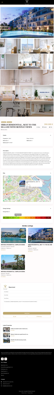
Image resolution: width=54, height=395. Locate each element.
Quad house (3, 371)
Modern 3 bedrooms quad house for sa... (20, 334)
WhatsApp (39, 316)
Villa (2, 375)
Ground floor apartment (5, 246)
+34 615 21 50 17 (6, 383)
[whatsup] (5, 359)
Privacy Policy (30, 392)
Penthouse (9, 122)
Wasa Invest (12, 287)
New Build (4, 122)
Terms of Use (24, 392)
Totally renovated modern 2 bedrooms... (19, 328)
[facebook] (2, 359)
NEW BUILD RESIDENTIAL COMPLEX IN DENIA (13, 244)
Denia (6, 129)
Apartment (3, 273)
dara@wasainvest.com (7, 385)
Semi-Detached (4, 373)
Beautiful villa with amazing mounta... (19, 339)
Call (15, 316)
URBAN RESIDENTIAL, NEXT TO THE (33, 182)
